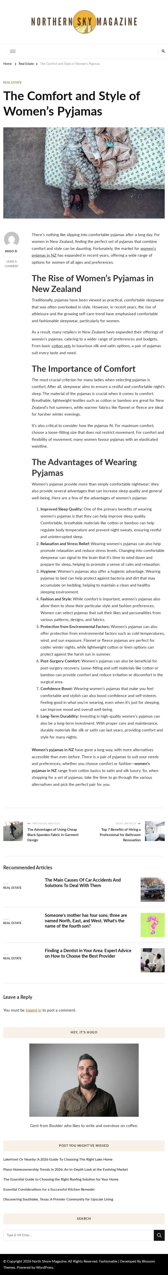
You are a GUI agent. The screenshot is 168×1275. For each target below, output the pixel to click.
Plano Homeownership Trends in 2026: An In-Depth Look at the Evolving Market (65, 1169)
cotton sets (61, 346)
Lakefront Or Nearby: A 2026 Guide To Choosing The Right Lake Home (58, 1159)
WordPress (44, 1267)
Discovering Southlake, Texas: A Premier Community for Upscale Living (58, 1199)
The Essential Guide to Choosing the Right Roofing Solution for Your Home (61, 1179)
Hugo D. (11, 251)
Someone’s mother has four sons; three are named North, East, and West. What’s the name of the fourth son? (86, 921)
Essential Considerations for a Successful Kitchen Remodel (48, 1189)
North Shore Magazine (49, 1261)
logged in (33, 1010)
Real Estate (12, 82)
